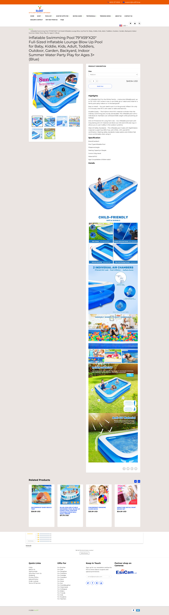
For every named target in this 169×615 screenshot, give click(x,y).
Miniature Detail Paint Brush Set (98, 508)
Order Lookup (33, 581)
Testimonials (90, 16)
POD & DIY (48, 16)
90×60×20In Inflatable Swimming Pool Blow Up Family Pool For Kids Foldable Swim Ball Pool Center (41, 511)
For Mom (60, 579)
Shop (39, 16)
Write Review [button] (31, 541)
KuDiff (36, 610)
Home (32, 16)
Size (90, 71)
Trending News (105, 16)
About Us (118, 16)
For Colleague (62, 589)
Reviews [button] (28, 545)
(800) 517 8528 (114, 2)
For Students (61, 597)
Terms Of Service (34, 583)
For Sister (60, 581)
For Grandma (62, 573)
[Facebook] (92, 583)
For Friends (61, 593)
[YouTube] (101, 583)
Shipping (32, 575)
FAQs (30, 567)
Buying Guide (77, 16)
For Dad (60, 569)
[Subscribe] (109, 576)
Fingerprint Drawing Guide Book (68, 508)
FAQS (62, 19)
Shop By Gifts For (62, 16)
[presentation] (135, 481)
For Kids (60, 595)
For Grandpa (61, 575)
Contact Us (128, 16)
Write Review (84, 553)
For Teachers (61, 599)
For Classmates (62, 587)
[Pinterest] (97, 583)
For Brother (61, 567)
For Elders (60, 591)
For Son (60, 583)
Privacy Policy (33, 577)
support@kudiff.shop (132, 2)
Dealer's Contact (36, 19)
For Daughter (62, 571)
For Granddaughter (64, 585)
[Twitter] (88, 583)
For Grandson (62, 577)
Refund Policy (33, 579)
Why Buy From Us (52, 19)
